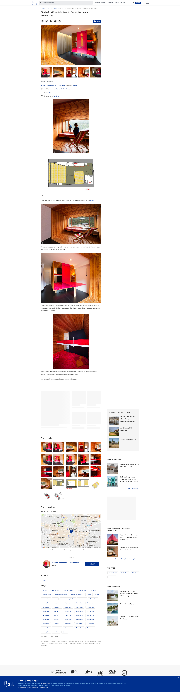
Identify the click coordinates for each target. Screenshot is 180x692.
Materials (134, 573)
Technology (124, 573)
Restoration (82, 599)
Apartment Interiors (58, 85)
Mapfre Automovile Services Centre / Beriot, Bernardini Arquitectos (129, 537)
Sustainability (113, 573)
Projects (97, 3)
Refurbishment (82, 590)
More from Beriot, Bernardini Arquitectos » (127, 559)
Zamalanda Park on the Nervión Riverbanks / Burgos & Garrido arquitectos (129, 593)
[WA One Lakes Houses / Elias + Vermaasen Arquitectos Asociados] (114, 420)
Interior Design (47, 595)
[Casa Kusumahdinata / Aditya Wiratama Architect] (112, 468)
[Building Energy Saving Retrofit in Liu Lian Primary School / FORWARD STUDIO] (112, 481)
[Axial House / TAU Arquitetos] (114, 431)
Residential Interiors (61, 595)
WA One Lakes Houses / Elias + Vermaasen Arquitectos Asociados (127, 419)
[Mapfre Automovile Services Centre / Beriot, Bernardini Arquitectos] (112, 539)
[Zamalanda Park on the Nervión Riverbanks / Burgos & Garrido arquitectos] (112, 595)
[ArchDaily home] (34, 3)
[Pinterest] (59, 21)
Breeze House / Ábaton (127, 604)
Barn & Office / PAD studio (128, 439)
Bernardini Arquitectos (68, 599)
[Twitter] (46, 21)
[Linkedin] (51, 21)
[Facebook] (42, 21)
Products (110, 3)
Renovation (45, 85)
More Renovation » (133, 488)
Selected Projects (68, 590)
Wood (44, 580)
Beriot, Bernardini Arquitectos (61, 89)
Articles (103, 3)
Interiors (56, 632)
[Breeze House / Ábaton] (112, 608)
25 (49, 92)
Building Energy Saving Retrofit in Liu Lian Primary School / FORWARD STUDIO (129, 479)
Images (122, 3)
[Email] (55, 21)
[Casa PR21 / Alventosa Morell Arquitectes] (112, 621)
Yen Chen (56, 96)
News (117, 3)
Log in (132, 3)
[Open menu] (147, 2)
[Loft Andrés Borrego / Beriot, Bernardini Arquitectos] (112, 551)
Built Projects (55, 590)
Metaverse (112, 577)
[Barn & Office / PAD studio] (114, 443)
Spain (75, 85)
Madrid (92, 200)
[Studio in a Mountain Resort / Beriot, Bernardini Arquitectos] (46, 447)
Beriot (55, 599)
